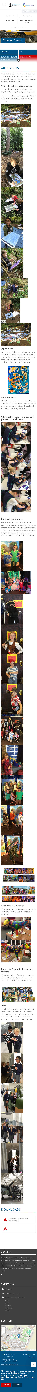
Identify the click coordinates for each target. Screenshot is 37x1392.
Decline (17, 1384)
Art (21, 52)
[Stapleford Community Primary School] (14, 5)
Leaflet (33, 1350)
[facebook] (2, 1275)
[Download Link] (18, 1228)
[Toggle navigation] (3, 4)
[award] (11, 1242)
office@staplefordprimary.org (12, 1293)
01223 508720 (8, 1289)
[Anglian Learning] (28, 5)
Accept (6, 1384)
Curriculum (5, 52)
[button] (18, 1336)
